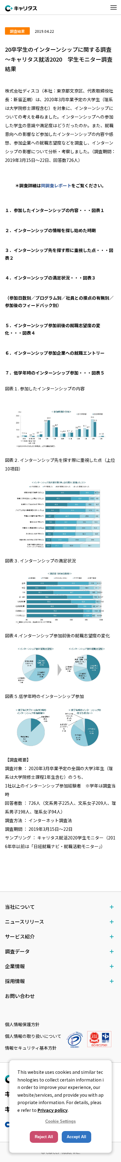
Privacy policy (53, 1110)
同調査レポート (56, 185)
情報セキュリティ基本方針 (31, 1048)
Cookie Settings (60, 1121)
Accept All (76, 1136)
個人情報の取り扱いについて (33, 1036)
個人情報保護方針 (22, 1024)
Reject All (44, 1136)
